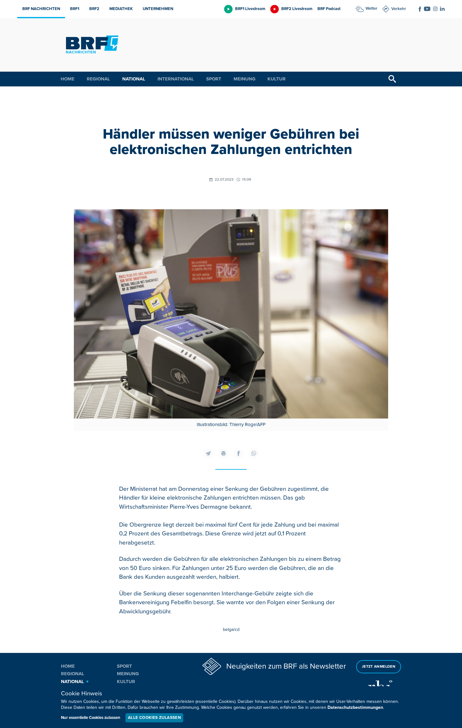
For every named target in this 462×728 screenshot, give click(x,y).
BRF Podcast (328, 8)
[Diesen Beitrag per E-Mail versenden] (208, 453)
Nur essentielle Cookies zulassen (90, 717)
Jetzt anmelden (378, 666)
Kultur (276, 79)
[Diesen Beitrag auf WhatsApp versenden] (254, 453)
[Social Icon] (420, 9)
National (133, 79)
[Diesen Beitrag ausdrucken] (223, 453)
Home (67, 79)
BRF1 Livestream (250, 8)
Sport (213, 79)
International (175, 79)
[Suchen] (392, 79)
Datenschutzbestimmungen (355, 707)
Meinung (245, 79)
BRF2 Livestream (296, 8)
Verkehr (398, 8)
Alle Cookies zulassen (154, 717)
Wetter (371, 8)
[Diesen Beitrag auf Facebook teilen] (239, 453)
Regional (98, 79)
